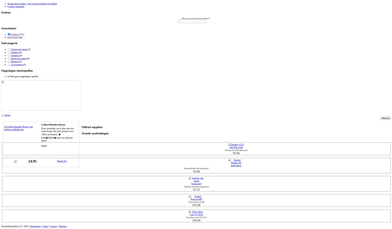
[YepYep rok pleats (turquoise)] (196, 183)
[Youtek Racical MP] (196, 199)
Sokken (14, 52)
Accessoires (16, 64)
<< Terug (5, 115)
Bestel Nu (62, 161)
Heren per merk (18, 58)
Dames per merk (19, 49)
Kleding (14, 34)
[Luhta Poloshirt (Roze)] (19, 129)
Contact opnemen (15, 6)
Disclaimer (35, 226)
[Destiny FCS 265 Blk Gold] (236, 147)
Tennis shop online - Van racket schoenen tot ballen (32, 3)
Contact (53, 226)
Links (45, 226)
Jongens (14, 55)
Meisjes (14, 61)
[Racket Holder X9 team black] (236, 165)
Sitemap (63, 226)
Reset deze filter (15, 37)
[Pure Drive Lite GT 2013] (196, 214)
